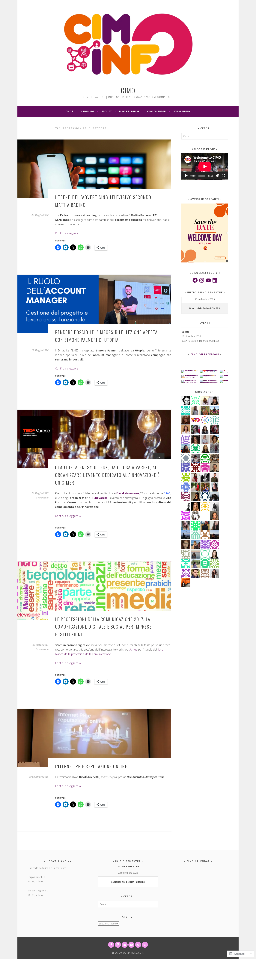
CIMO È (69, 111)
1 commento (42, 497)
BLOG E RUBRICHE (129, 111)
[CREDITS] (138, 945)
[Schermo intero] (223, 176)
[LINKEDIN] (125, 945)
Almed (133, 649)
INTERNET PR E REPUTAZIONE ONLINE (91, 766)
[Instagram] (202, 280)
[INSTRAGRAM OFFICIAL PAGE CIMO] (118, 945)
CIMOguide (87, 111)
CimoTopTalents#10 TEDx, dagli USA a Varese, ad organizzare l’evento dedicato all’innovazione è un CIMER (107, 475)
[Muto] (217, 176)
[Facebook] (195, 280)
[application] (204, 166)
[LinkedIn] (215, 280)
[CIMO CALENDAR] (145, 945)
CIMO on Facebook (204, 354)
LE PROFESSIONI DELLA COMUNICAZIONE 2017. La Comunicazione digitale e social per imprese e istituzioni (103, 627)
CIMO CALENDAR (156, 111)
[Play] (186, 176)
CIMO (128, 90)
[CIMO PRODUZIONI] (131, 945)
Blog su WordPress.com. (128, 952)
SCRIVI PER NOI (182, 111)
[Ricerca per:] (204, 136)
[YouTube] (208, 280)
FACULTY (107, 111)
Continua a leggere (68, 233)
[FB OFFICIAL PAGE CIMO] (111, 945)
